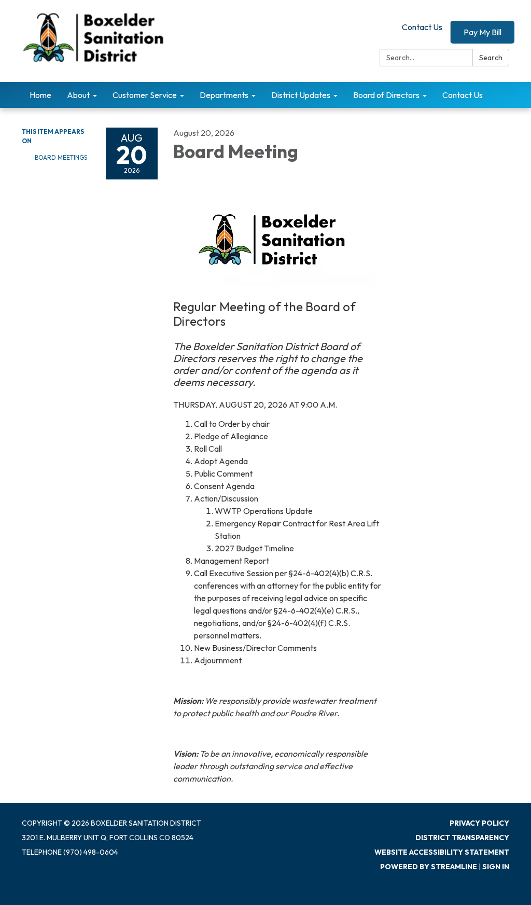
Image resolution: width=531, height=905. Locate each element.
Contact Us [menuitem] (462, 95)
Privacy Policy (479, 823)
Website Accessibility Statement (441, 852)
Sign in (495, 866)
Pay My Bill (482, 32)
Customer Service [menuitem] (145, 95)
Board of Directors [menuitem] (386, 95)
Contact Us (422, 27)
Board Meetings (61, 157)
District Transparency (462, 837)
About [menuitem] (78, 95)
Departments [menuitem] (224, 95)
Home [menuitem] (40, 95)
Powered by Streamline (428, 866)
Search (490, 57)
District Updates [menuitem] (300, 95)
